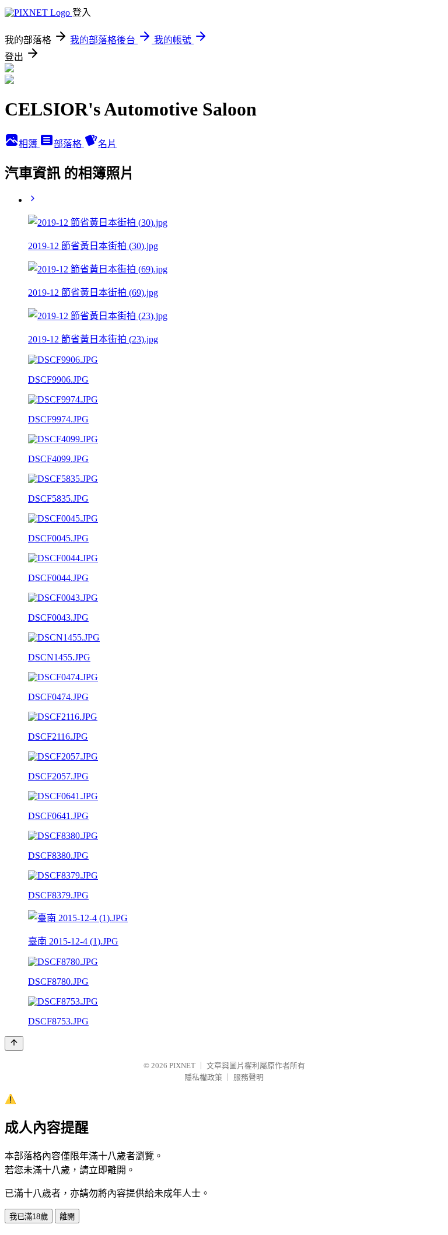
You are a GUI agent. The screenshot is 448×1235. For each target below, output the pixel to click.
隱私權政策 (203, 1077)
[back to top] (14, 1043)
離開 (67, 1216)
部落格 (69, 144)
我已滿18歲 (28, 1216)
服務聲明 (248, 1077)
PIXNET (182, 1065)
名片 (107, 144)
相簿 (29, 144)
